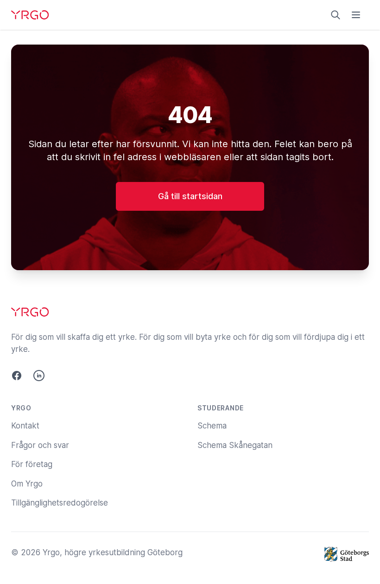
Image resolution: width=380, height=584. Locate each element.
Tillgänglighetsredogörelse (59, 502)
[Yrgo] (30, 14)
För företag (31, 464)
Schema (212, 425)
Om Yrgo (27, 483)
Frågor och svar (40, 445)
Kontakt (25, 425)
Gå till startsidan (190, 196)
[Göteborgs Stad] (346, 554)
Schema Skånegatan (234, 445)
